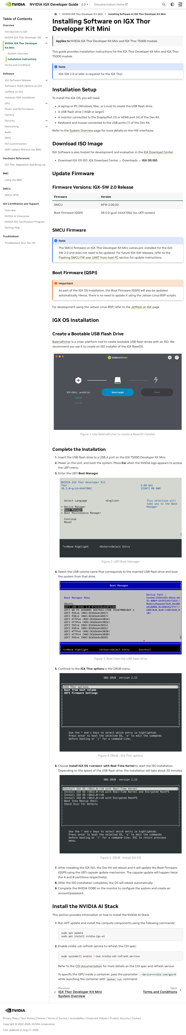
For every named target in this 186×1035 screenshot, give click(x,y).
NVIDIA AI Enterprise (17, 216)
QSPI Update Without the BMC (23, 149)
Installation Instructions (22, 59)
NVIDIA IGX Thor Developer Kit (23, 37)
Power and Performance (19, 109)
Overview (10, 210)
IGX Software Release (18, 80)
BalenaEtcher (61, 341)
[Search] (164, 4)
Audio (8, 132)
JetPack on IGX (14, 91)
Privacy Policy (11, 1018)
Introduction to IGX (16, 31)
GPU (7, 103)
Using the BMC (13, 180)
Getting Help (12, 227)
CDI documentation (88, 966)
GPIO (8, 138)
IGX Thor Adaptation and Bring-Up (25, 164)
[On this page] (180, 4)
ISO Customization (16, 143)
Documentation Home (109, 4)
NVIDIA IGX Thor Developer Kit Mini (21, 45)
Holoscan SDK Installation (20, 97)
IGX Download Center (158, 152)
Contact (136, 1018)
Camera (9, 114)
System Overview (18, 53)
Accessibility (77, 1018)
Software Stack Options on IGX (23, 86)
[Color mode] (172, 4)
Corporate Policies (97, 1018)
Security (10, 120)
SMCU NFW (12, 195)
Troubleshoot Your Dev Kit (20, 243)
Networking (12, 126)
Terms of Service (57, 1018)
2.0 (83, 4)
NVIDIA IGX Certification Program (25, 221)
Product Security (120, 1018)
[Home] (55, 14)
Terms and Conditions (17, 65)
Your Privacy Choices (33, 1018)
